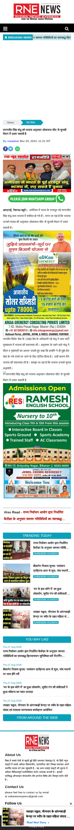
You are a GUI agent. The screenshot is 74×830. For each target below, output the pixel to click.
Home (10, 122)
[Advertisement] (37, 80)
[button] (5, 28)
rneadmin (13, 141)
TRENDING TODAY (37, 536)
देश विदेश (30, 122)
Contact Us (14, 787)
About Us (13, 755)
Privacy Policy (36, 826)
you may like (36, 639)
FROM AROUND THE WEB (37, 718)
